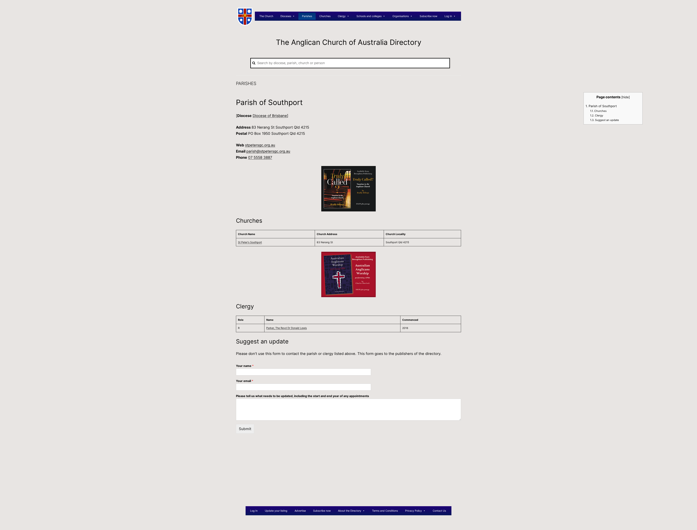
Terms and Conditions (385, 510)
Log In (448, 16)
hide (625, 97)
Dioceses (285, 16)
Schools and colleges (369, 16)
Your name (245, 366)
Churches (325, 16)
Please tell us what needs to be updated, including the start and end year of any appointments (302, 396)
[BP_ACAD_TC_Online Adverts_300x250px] (348, 188)
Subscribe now (428, 16)
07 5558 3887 (260, 157)
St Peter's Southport (250, 242)
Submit (245, 429)
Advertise (300, 510)
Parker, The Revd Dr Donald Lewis (286, 327)
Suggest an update (604, 120)
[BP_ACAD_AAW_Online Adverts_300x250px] (348, 274)
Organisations (400, 16)
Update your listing (276, 510)
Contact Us (439, 510)
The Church (266, 16)
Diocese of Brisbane (270, 116)
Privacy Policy (413, 510)
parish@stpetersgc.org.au (268, 151)
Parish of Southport (601, 106)
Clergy (342, 16)
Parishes (307, 16)
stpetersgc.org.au (260, 145)
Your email (244, 381)
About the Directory (349, 510)
